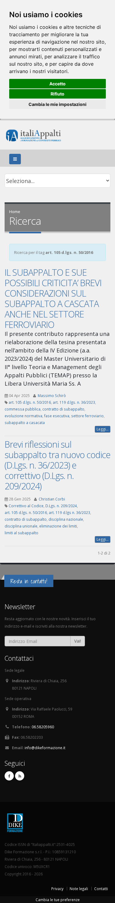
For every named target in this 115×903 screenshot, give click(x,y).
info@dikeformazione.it (45, 747)
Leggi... (103, 429)
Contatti (101, 888)
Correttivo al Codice (26, 505)
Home (14, 211)
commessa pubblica (22, 409)
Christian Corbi (52, 498)
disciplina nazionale (65, 519)
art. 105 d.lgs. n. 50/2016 (30, 402)
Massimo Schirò (52, 395)
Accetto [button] (57, 83)
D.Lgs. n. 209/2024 (61, 505)
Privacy (57, 888)
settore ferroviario (87, 415)
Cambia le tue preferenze (58, 899)
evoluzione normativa (23, 415)
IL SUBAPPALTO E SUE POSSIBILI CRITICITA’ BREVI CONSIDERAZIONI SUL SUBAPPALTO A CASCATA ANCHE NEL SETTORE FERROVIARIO (53, 298)
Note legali (79, 888)
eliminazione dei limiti (58, 526)
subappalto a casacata (25, 422)
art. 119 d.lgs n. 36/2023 (69, 512)
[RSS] (19, 775)
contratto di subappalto (63, 409)
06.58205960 (43, 726)
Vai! (77, 641)
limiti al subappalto (21, 532)
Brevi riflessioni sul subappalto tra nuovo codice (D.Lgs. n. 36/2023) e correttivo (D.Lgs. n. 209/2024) (57, 465)
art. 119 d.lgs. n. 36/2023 (74, 402)
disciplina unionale (21, 526)
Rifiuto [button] (57, 93)
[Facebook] (9, 775)
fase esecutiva (56, 415)
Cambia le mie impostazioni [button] (57, 104)
